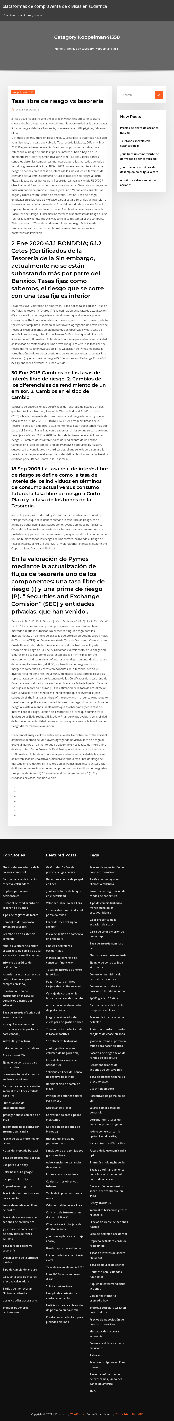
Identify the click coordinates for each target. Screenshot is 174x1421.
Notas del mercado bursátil (20, 1150)
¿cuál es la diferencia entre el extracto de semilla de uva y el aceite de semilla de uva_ (22, 950)
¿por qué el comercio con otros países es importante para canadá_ (21, 1029)
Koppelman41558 (23, 92)
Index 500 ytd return (16, 1041)
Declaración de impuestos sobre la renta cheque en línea (107, 1191)
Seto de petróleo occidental (108, 1234)
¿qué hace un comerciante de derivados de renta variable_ (20, 1233)
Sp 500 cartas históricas (61, 1041)
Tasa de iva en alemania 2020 (65, 1267)
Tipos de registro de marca (20, 915)
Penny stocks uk (100, 1203)
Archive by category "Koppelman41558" (93, 48)
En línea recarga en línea (62, 1174)
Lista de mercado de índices (21, 1048)
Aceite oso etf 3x (14, 1055)
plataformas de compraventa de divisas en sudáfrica (55, 6)
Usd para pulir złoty (15, 1165)
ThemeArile (122, 1414)
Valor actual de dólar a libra (64, 903)
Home (59, 48)
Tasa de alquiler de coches (107, 1265)
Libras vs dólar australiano (20, 1300)
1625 (93, 1391)
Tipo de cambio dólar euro (20, 1269)
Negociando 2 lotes (59, 1108)
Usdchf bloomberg (102, 1089)
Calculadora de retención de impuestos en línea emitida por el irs (21, 1091)
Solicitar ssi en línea (59, 1286)
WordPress (77, 1414)
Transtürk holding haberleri (108, 1162)
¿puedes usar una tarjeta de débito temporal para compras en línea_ (21, 979)
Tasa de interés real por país (21, 1158)
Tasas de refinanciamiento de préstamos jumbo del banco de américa (107, 1174)
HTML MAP (136, 1414)
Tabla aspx (97, 1355)
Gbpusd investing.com (17, 1186)
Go (158, 95)
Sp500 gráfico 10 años (104, 998)
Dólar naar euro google (18, 1172)
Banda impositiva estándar (63, 1248)
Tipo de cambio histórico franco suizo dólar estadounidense (106, 907)
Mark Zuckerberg (27, 109)
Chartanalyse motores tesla (108, 955)
